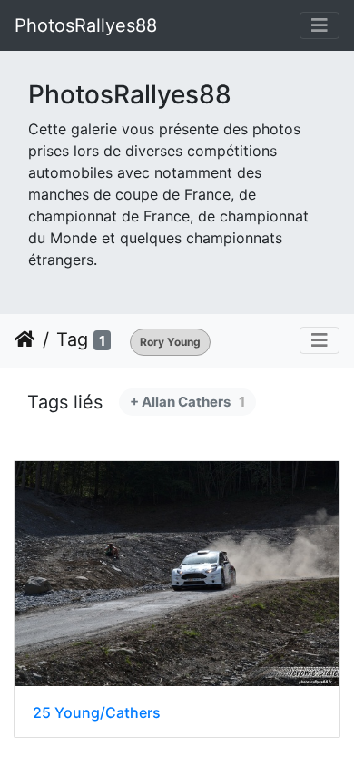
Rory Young (170, 342)
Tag (72, 339)
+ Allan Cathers (187, 401)
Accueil (25, 339)
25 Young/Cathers (97, 713)
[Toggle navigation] (319, 25)
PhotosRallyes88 (86, 25)
